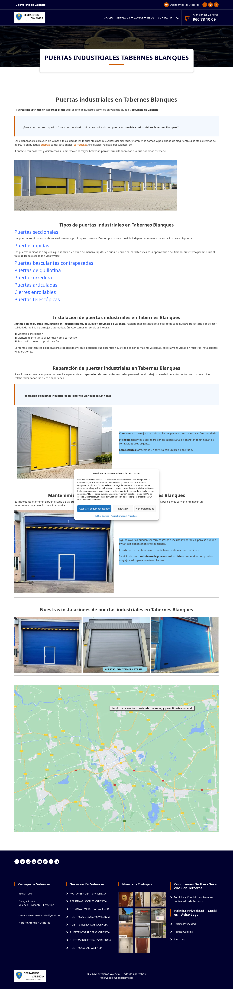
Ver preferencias (145, 508)
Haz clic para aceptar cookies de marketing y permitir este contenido (152, 708)
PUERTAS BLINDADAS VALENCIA (88, 924)
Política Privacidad (118, 515)
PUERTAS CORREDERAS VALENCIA (90, 932)
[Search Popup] (177, 17)
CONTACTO (165, 17)
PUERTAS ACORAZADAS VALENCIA (90, 917)
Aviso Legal (133, 515)
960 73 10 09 (204, 19)
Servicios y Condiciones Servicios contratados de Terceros (193, 899)
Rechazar (123, 508)
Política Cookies (102, 515)
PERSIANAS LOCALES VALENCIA (88, 901)
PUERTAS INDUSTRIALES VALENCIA (90, 940)
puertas (45, 144)
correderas (80, 144)
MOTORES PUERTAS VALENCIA (88, 893)
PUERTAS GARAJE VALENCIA (86, 948)
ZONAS (138, 17)
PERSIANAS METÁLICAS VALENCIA (89, 909)
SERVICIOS (123, 17)
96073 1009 (25, 893)
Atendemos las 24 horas (184, 4)
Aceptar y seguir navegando (94, 508)
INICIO (108, 17)
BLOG (151, 17)
